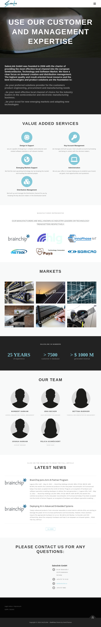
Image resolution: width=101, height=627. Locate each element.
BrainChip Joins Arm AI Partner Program (49, 470)
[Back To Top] (92, 608)
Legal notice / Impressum (13, 597)
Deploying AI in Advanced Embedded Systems (51, 496)
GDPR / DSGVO (9, 600)
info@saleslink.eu (61, 574)
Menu (94, 4)
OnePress (53, 613)
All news (50, 519)
